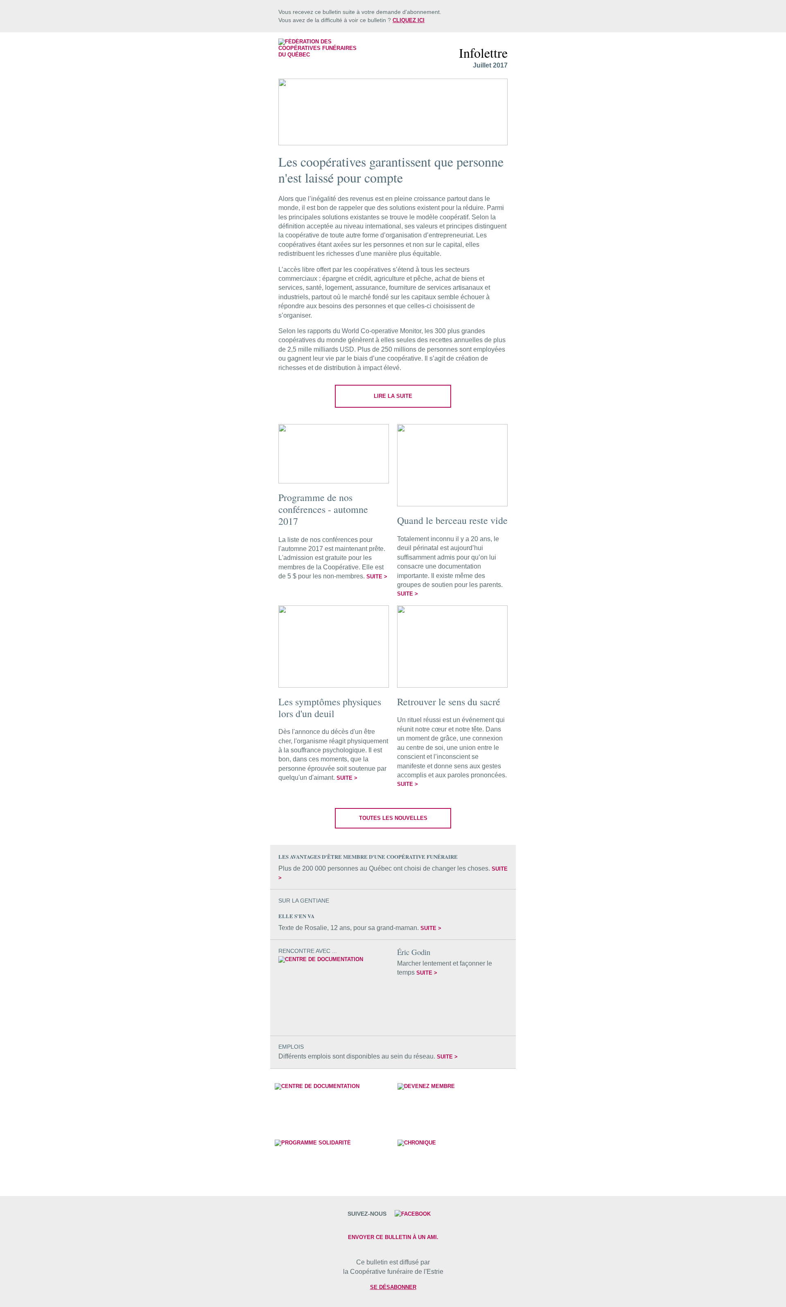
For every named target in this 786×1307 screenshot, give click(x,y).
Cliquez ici (409, 20)
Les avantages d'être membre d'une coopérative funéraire (368, 856)
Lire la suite (393, 396)
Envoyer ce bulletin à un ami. (393, 1237)
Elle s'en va (296, 916)
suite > (376, 576)
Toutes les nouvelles (393, 818)
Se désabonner (393, 1287)
